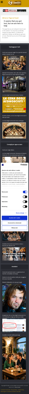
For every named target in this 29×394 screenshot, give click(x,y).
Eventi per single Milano (8, 150)
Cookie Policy (21, 389)
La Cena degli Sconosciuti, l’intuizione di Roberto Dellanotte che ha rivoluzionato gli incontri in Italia (14, 154)
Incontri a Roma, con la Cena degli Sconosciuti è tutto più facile (14, 116)
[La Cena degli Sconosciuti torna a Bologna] (14, 130)
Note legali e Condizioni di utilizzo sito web (10, 391)
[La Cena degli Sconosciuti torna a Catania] (14, 105)
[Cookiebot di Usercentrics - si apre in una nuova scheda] (20, 165)
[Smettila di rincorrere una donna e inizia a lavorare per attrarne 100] (14, 254)
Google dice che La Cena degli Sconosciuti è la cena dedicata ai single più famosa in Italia (14, 316)
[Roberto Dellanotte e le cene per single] (14, 298)
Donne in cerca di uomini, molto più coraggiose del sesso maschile (14, 278)
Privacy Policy (14, 389)
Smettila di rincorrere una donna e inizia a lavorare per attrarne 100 (12, 244)
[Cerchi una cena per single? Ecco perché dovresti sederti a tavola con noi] (14, 63)
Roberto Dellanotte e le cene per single (12, 282)
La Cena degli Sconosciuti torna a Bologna (13, 120)
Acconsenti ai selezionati (14, 223)
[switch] (25, 197)
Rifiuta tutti (15, 228)
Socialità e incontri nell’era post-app (11, 335)
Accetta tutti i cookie (14, 218)
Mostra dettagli (20, 213)
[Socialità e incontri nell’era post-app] (14, 358)
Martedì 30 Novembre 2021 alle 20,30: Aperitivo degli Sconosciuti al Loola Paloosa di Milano (14, 73)
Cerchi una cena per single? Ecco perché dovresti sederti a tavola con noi (14, 53)
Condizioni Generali (5, 389)
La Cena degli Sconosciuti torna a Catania (12, 95)
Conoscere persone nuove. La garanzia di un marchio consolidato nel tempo (13, 273)
